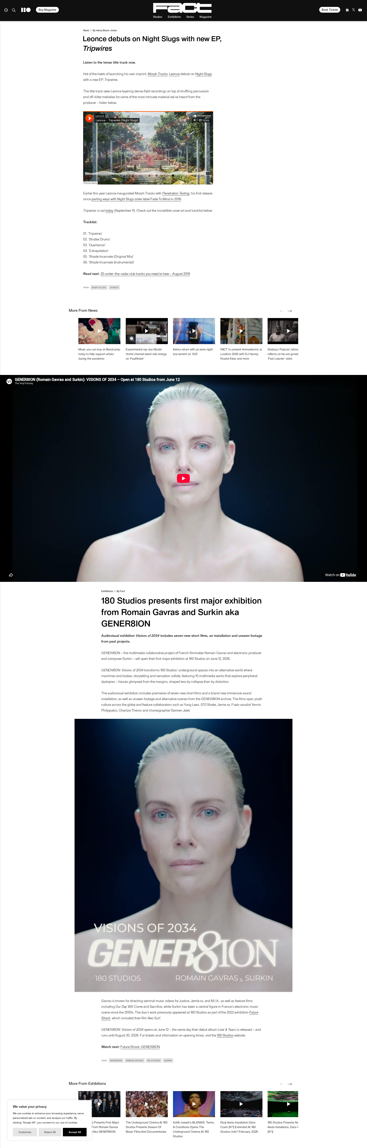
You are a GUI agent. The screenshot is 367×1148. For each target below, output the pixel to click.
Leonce (174, 74)
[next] (289, 311)
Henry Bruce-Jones (106, 30)
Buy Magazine (47, 9)
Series (190, 16)
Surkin (168, 1060)
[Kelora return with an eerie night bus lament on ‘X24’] (194, 331)
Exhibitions (174, 16)
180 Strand (26, 10)
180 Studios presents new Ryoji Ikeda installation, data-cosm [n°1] (287, 1126)
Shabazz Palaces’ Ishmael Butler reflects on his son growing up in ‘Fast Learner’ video (288, 353)
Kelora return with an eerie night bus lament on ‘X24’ (193, 351)
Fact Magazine (182, 8)
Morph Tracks (158, 74)
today (109, 210)
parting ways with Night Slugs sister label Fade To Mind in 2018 (136, 199)
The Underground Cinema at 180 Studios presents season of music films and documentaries (146, 1126)
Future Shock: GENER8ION (140, 1047)
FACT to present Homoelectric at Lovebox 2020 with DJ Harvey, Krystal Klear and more (241, 353)
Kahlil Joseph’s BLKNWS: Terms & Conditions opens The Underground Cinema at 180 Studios (193, 1129)
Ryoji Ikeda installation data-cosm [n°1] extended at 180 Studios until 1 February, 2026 (239, 1126)
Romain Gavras (134, 1060)
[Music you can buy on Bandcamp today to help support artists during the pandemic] (99, 331)
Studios (157, 16)
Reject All (50, 1132)
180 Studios (225, 1035)
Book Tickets (330, 9)
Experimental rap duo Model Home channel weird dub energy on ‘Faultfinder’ (146, 353)
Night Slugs (203, 74)
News (86, 30)
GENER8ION (116, 1060)
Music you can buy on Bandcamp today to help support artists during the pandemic (99, 353)
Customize (25, 1132)
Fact (122, 591)
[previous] (282, 311)
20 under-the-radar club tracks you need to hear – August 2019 (145, 273)
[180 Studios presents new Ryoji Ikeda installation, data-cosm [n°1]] (289, 1104)
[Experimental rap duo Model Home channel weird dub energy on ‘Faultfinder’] (147, 331)
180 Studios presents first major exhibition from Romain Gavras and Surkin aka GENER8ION (98, 1126)
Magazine (206, 16)
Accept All (75, 1132)
